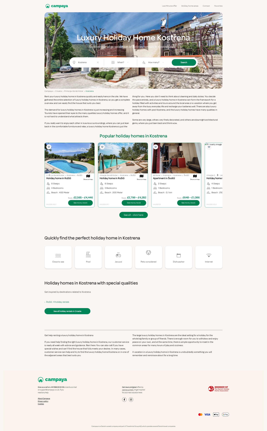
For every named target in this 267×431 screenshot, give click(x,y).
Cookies (41, 404)
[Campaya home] (56, 6)
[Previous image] (49, 175)
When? (120, 62)
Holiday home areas (189, 6)
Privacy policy (43, 401)
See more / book (80, 203)
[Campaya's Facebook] (124, 399)
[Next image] (217, 175)
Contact (206, 6)
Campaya (48, 91)
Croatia (58, 91)
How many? (153, 62)
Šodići (186, 175)
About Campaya (44, 398)
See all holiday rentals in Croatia (67, 311)
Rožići (79, 175)
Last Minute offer (169, 6)
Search (184, 62)
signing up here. (128, 390)
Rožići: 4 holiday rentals (57, 302)
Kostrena (90, 91)
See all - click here (133, 214)
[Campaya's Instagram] (131, 399)
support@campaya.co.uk (49, 390)
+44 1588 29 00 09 (57, 387)
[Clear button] (98, 62)
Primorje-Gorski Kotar (73, 91)
